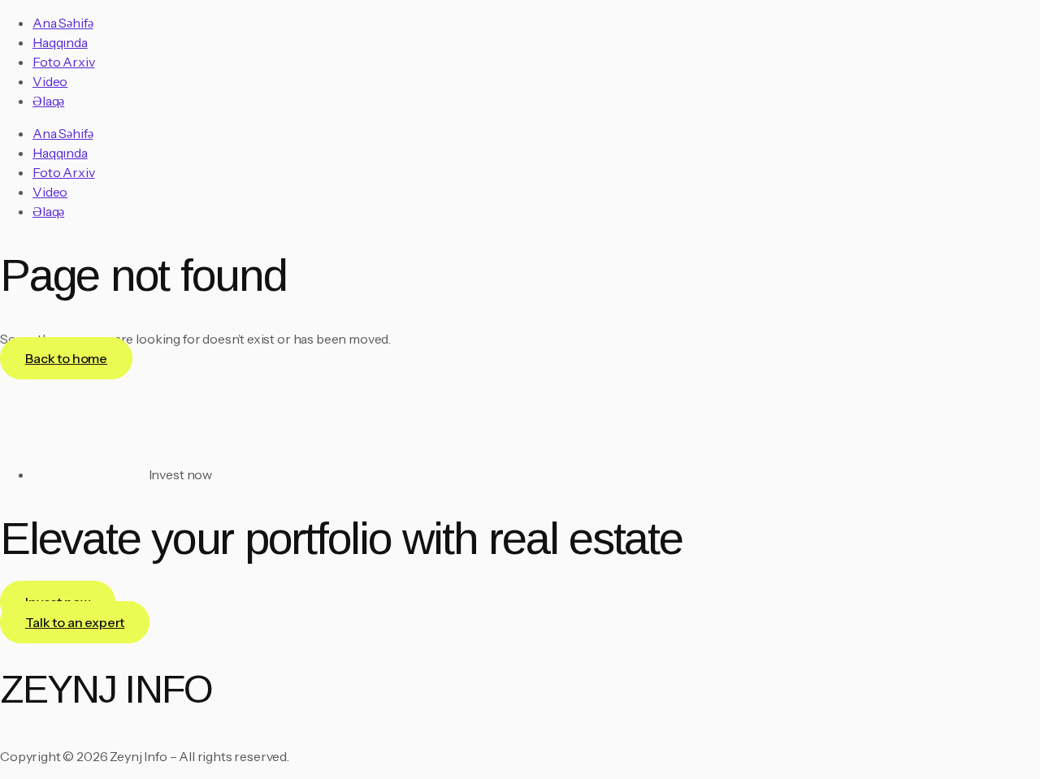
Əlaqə (48, 101)
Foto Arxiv (63, 62)
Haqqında (60, 42)
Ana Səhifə (62, 23)
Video (49, 81)
